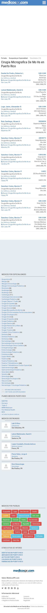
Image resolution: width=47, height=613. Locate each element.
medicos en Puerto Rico (35, 581)
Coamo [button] (17, 532)
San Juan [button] (35, 516)
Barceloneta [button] (33, 520)
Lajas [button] (15, 511)
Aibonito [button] (25, 528)
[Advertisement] (23, 30)
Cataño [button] (34, 511)
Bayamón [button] (6, 520)
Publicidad (5, 596)
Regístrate (27, 600)
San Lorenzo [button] (7, 532)
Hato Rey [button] (16, 540)
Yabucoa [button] (6, 536)
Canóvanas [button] (36, 524)
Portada (4, 58)
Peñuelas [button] (39, 536)
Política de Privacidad (8, 598)
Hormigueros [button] (28, 536)
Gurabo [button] (16, 528)
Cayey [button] (23, 520)
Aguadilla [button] (26, 524)
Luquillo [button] (5, 516)
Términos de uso (29, 598)
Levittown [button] (6, 540)
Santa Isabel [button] (16, 536)
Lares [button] (25, 532)
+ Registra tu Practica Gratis (10, 600)
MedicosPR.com (7, 581)
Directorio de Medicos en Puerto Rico (17, 606)
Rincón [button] (32, 532)
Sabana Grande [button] (24, 516)
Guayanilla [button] (6, 511)
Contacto (26, 596)
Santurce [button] (34, 528)
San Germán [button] (24, 511)
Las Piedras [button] (7, 528)
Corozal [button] (15, 520)
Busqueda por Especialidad (18, 58)
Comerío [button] (6, 524)
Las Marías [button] (16, 524)
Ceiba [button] (13, 516)
